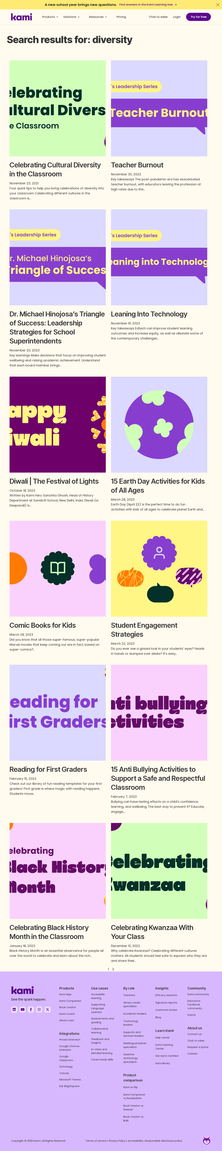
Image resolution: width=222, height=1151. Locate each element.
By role (129, 988)
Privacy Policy (117, 1141)
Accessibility (135, 1141)
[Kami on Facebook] (31, 1009)
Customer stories (166, 1010)
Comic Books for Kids (43, 625)
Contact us (194, 1034)
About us (194, 1028)
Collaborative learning (99, 1030)
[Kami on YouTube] (22, 1009)
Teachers (129, 995)
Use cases (99, 988)
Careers (192, 1053)
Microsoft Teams (70, 1079)
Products (48, 17)
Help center (162, 1037)
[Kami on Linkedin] (14, 1009)
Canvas (64, 1073)
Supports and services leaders (133, 1034)
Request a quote (197, 1047)
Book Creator (67, 1007)
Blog (158, 1017)
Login (177, 17)
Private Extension (69, 1039)
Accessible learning (98, 996)
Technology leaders (130, 1023)
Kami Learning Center (164, 1046)
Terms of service (96, 1141)
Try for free (199, 17)
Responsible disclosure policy (163, 1141)
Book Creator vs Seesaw (133, 1107)
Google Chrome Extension (69, 1048)
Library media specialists (131, 1004)
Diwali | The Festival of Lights (54, 481)
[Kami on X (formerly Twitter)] (47, 1009)
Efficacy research (166, 995)
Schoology (66, 1066)
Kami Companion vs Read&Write (134, 1096)
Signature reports (166, 1002)
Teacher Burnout (137, 165)
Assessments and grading (102, 1020)
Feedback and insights (100, 1041)
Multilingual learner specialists (135, 1045)
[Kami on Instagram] (39, 1009)
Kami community (198, 994)
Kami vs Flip (130, 1087)
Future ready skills (102, 1059)
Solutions (69, 17)
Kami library (162, 1063)
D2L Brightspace (69, 1086)
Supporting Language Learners (98, 1008)
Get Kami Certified (166, 1056)
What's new (66, 1020)
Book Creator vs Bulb (133, 1118)
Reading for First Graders (48, 769)
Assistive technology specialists (130, 1058)
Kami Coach (67, 1014)
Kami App (65, 994)
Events (191, 1015)
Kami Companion (70, 1001)
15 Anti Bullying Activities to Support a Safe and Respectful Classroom (158, 778)
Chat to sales (158, 17)
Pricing (121, 17)
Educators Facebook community (194, 1004)
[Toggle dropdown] (57, 16)
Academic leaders (134, 1013)
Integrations (69, 1034)
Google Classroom (66, 1058)
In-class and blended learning (101, 1051)
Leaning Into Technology (149, 314)
